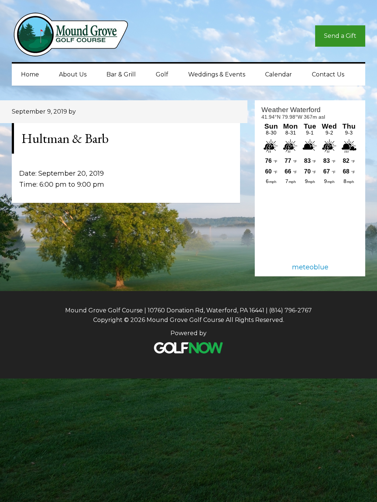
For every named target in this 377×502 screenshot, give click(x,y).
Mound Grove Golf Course (78, 36)
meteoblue (310, 267)
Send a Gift (340, 35)
